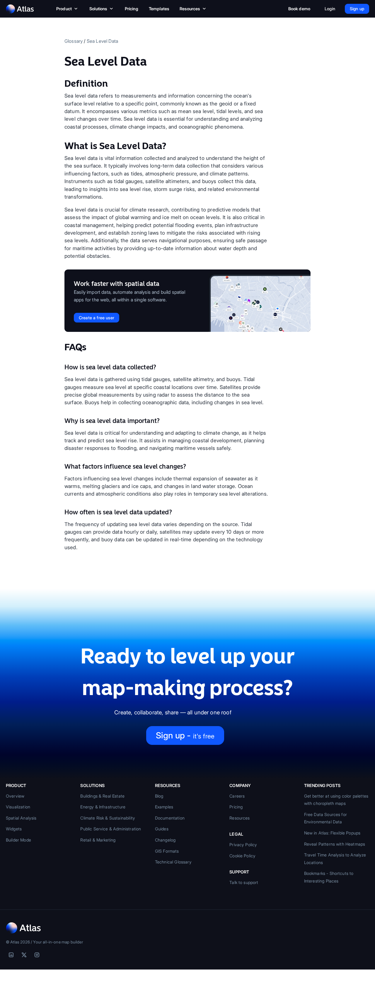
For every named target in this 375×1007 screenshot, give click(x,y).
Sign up (357, 8)
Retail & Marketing (97, 839)
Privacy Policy (243, 844)
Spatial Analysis (21, 817)
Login (330, 8)
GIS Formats (167, 851)
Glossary (73, 41)
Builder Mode (18, 839)
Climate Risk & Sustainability (107, 817)
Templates (159, 8)
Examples (164, 806)
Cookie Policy (242, 855)
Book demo (299, 8)
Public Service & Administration (110, 828)
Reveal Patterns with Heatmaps (334, 844)
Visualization (18, 806)
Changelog (165, 839)
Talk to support (243, 882)
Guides (161, 828)
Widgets (14, 828)
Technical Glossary (173, 861)
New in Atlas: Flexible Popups (332, 832)
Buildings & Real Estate (102, 795)
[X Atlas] (24, 955)
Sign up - (185, 735)
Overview (15, 795)
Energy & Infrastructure (102, 806)
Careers (237, 795)
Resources (190, 8)
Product (64, 8)
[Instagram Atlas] (37, 955)
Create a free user (96, 317)
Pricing (131, 8)
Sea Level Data (102, 41)
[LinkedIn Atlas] (11, 955)
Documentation (170, 817)
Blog (159, 795)
